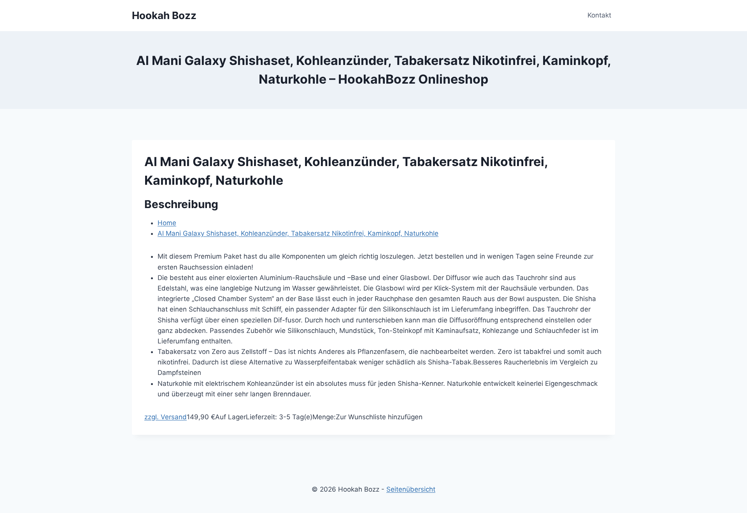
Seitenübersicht (410, 489)
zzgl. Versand (165, 417)
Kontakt (599, 15)
